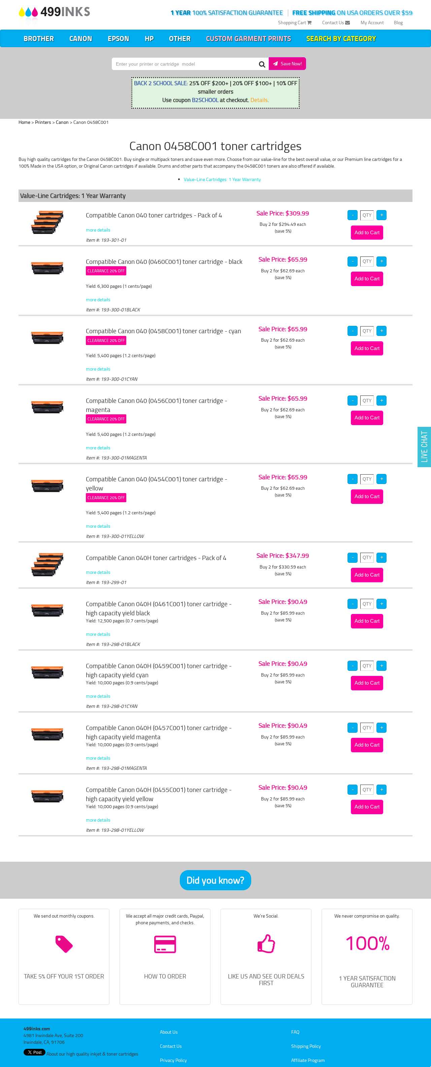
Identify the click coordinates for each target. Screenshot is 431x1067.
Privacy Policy (173, 1060)
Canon (80, 38)
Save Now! (290, 63)
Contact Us (333, 22)
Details (259, 100)
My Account (372, 22)
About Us (169, 1032)
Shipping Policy (306, 1046)
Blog (398, 22)
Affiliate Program (308, 1060)
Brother (39, 38)
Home (24, 122)
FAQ (295, 1032)
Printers (43, 122)
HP (149, 38)
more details (98, 230)
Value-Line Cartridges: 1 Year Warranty (222, 179)
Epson (118, 38)
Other (180, 38)
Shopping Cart (292, 22)
